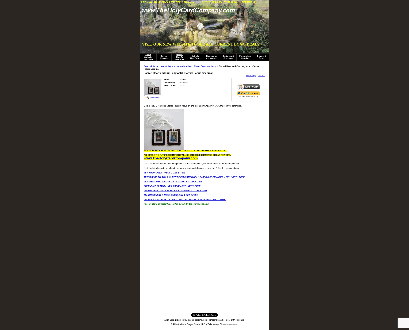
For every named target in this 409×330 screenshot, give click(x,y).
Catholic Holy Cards (195, 57)
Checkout (261, 76)
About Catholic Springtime (148, 57)
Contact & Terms (261, 57)
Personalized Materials (245, 57)
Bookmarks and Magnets (211, 57)
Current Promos (164, 57)
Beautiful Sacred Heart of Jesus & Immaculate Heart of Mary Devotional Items (180, 66)
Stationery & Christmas (228, 57)
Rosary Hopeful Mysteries (179, 57)
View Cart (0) (251, 76)
